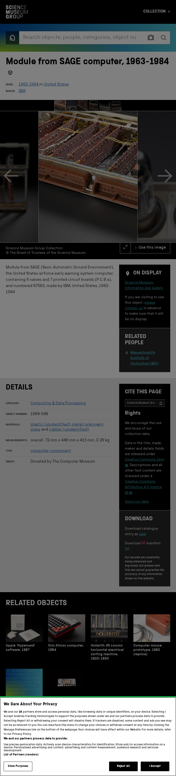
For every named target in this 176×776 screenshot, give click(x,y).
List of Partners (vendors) (21, 754)
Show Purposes (18, 766)
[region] (88, 736)
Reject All (123, 766)
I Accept (155, 766)
